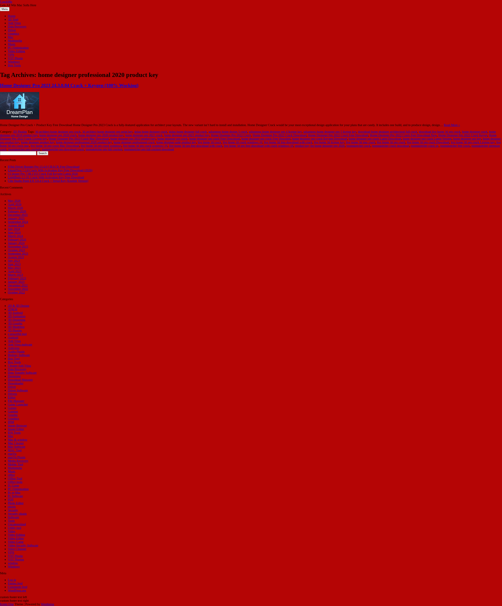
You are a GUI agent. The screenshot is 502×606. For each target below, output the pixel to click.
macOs (12, 453)
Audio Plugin (16, 351)
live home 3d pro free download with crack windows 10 (258, 145)
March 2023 (15, 274)
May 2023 (14, 267)
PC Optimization (18, 47)
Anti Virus (14, 23)
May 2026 (14, 200)
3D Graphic (15, 323)
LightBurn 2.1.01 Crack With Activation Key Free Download (46, 177)
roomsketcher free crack (455, 145)
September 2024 (18, 222)
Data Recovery (17, 26)
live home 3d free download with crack (288, 142)
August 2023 (16, 257)
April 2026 (14, 204)
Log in (12, 580)
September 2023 (18, 253)
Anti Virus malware (20, 344)
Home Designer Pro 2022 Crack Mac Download (79, 138)
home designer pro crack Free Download (214, 138)
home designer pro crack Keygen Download (319, 138)
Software (13, 517)
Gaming (13, 411)
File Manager (16, 401)
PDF (11, 499)
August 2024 (16, 225)
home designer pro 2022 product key (133, 138)
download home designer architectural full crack (387, 131)
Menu (5, 9)
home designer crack (474, 131)
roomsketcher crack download (390, 145)
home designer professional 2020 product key (84, 142)
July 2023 (14, 260)
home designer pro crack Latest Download (375, 138)
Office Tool (15, 478)
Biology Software (19, 355)
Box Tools (14, 65)
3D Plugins (20, 131)
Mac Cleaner (16, 443)
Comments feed (17, 587)
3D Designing (16, 320)
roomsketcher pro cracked (24, 149)
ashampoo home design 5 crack (227, 131)
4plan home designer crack (150, 131)
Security (13, 510)
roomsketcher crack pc (425, 145)
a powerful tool (17, 334)
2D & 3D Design (18, 305)
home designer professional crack (134, 142)
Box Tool (14, 358)
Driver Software (18, 390)
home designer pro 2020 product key (101, 135)
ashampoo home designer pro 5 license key (329, 131)
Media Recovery (18, 460)
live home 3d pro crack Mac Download (55, 145)
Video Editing (16, 51)
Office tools (15, 482)
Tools (11, 520)
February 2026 (17, 211)
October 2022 (16, 292)
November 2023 (18, 246)
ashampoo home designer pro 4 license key (275, 131)
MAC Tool (15, 450)
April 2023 (14, 271)
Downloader (15, 383)
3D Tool (13, 19)
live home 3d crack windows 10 (242, 142)
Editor (11, 397)
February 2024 (17, 239)
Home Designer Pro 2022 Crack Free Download (338, 135)
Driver (12, 30)
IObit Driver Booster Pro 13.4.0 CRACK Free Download (43, 166)
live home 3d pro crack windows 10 (145, 145)
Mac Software (16, 446)
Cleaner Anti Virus (19, 365)
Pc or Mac (14, 492)
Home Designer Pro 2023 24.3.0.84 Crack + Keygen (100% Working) (69, 85)
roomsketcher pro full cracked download (149, 149)
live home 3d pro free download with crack (195, 145)
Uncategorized (17, 524)
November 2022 (18, 289)
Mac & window (17, 439)
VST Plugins (16, 559)
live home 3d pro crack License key (473, 142)
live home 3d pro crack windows (101, 145)
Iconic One (7, 604)
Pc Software (15, 496)
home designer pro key (467, 138)
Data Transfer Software (22, 372)
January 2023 (16, 282)
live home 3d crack (209, 142)
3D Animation (16, 316)
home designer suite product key (176, 142)
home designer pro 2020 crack (58, 135)
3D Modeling (16, 327)
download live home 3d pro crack (439, 131)
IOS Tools (14, 432)
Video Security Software (23, 545)
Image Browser (17, 425)
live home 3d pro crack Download (428, 142)
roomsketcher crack (358, 145)
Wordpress (47, 604)
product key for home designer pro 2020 (320, 145)
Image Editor (16, 429)
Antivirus (13, 348)
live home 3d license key (329, 142)
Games (12, 408)
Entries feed (15, 583)
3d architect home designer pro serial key (107, 131)
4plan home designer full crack (188, 131)
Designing (14, 376)
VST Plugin (15, 58)
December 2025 (18, 215)
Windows (14, 61)
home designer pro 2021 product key (186, 135)
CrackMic (6, 1)
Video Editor (16, 538)
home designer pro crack (172, 138)
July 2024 (14, 229)
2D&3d (12, 309)
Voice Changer (17, 549)
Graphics (13, 33)
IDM (11, 422)
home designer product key (37, 142)
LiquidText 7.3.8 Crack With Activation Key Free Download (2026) (50, 170)
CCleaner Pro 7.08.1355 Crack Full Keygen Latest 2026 (43, 173)
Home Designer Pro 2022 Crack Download (279, 135)
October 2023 (16, 250)
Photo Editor (16, 503)
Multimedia (15, 40)
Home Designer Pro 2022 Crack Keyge (462, 135)
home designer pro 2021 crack (144, 135)
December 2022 (18, 285)
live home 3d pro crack (391, 142)
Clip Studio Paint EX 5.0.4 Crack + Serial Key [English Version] (48, 180)
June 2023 (14, 264)
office (11, 475)
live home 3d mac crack (360, 142)
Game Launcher (18, 404)
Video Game (16, 542)
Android (13, 337)
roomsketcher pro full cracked (103, 149)
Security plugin (17, 513)
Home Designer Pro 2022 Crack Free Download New (403, 135)
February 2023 (17, 278)
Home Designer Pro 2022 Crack (231, 135)
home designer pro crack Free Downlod (266, 138)
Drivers (12, 394)
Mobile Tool (15, 464)
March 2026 (15, 208)
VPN (11, 54)
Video (11, 531)
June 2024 (14, 232)
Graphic (13, 415)
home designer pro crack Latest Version (427, 138)
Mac (10, 37)
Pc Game (13, 485)
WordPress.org (17, 590)
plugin (12, 506)
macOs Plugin (16, 457)
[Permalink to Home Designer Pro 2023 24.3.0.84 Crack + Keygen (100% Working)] (19, 118)
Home (11, 16)
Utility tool (14, 527)
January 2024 (16, 243)
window (13, 563)
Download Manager (20, 379)
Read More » (452, 125)
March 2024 (15, 236)
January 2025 (16, 218)
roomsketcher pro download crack (63, 149)
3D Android (15, 312)
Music (11, 44)
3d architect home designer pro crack (58, 131)
